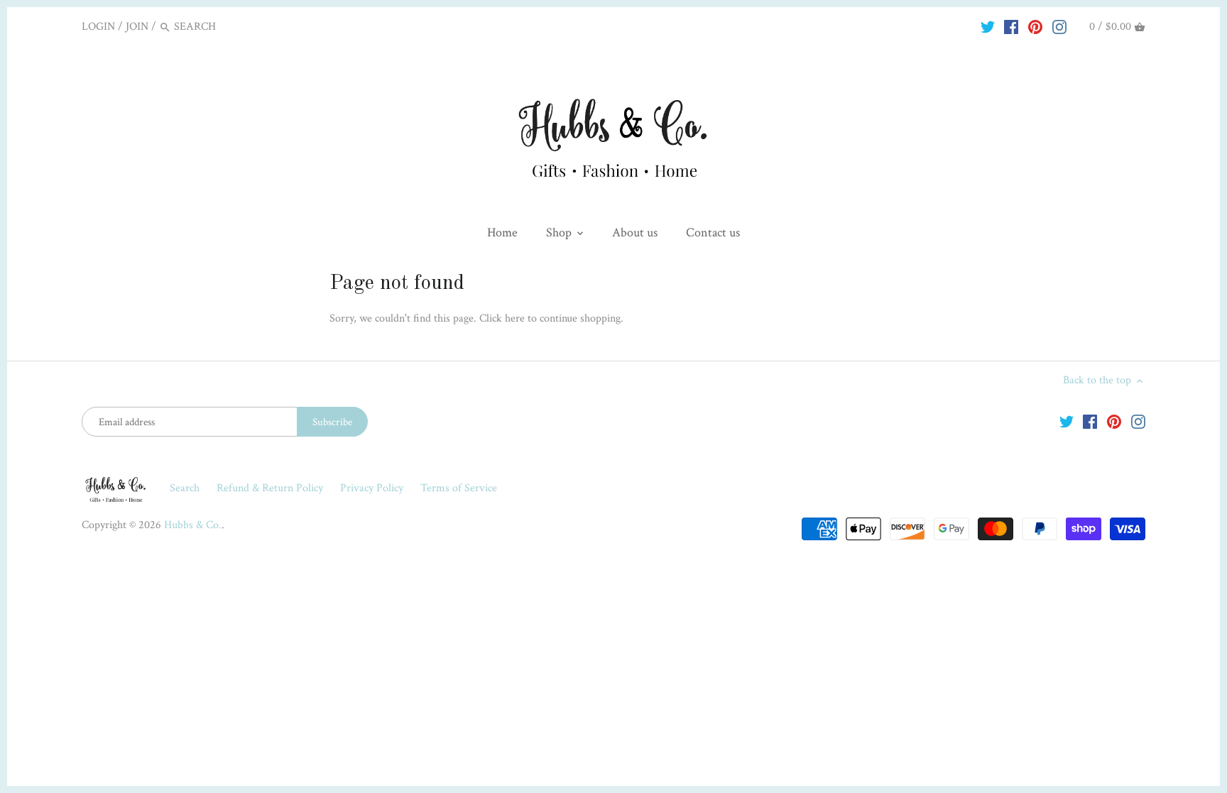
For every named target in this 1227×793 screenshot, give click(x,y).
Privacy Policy (373, 488)
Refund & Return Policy (271, 488)
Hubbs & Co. (193, 525)
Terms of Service (458, 488)
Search (185, 488)
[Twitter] (988, 26)
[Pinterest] (1035, 26)
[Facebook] (1011, 26)
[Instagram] (1059, 26)
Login (98, 26)
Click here (502, 318)
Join (137, 26)
